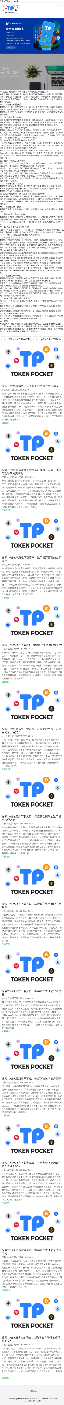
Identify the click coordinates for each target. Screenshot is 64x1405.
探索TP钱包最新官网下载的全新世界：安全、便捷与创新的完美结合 (31, 472)
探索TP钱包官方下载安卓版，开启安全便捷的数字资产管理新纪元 (31, 1164)
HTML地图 (53, 1398)
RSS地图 (45, 1398)
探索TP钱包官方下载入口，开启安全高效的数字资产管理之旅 (31, 818)
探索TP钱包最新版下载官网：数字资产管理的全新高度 (31, 559)
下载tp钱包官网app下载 (19, 339)
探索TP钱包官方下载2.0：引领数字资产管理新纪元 (32, 644)
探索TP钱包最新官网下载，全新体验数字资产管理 (31, 1078)
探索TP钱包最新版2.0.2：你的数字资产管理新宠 (30, 385)
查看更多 (6, 423)
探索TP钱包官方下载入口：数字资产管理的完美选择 (31, 993)
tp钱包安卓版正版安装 (51, 339)
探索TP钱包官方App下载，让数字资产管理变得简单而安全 (31, 1339)
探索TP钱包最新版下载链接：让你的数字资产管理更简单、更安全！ (31, 731)
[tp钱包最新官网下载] (10, 9)
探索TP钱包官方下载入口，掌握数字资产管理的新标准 (31, 905)
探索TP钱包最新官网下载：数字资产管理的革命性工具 (31, 1252)
